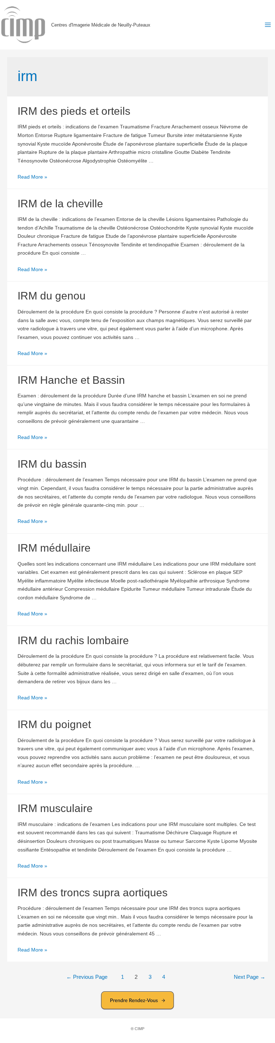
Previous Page (86, 977)
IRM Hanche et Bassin (71, 380)
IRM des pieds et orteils (74, 111)
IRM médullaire (54, 548)
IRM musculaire (55, 808)
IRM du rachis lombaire (73, 640)
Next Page (249, 977)
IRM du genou (52, 296)
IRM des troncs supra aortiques (93, 892)
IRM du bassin (52, 464)
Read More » (32, 177)
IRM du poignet (54, 724)
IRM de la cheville (60, 203)
